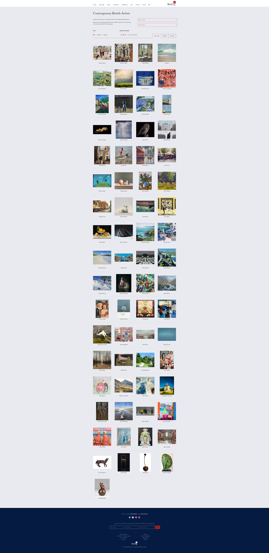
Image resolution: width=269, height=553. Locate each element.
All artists (157, 36)
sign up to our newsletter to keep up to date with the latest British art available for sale (134, 524)
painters (99, 35)
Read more (110, 24)
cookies (145, 539)
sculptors (105, 35)
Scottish (172, 36)
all (94, 35)
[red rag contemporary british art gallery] (171, 3)
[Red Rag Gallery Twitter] (133, 517)
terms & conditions (145, 536)
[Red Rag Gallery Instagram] (139, 517)
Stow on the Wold (133, 35)
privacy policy (145, 537)
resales (125, 537)
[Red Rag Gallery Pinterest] (136, 517)
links (121, 537)
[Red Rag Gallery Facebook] (130, 517)
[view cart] (149, 4)
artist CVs (119, 536)
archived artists (126, 536)
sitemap (145, 534)
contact (123, 539)
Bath (125, 35)
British (165, 36)
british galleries (123, 534)
